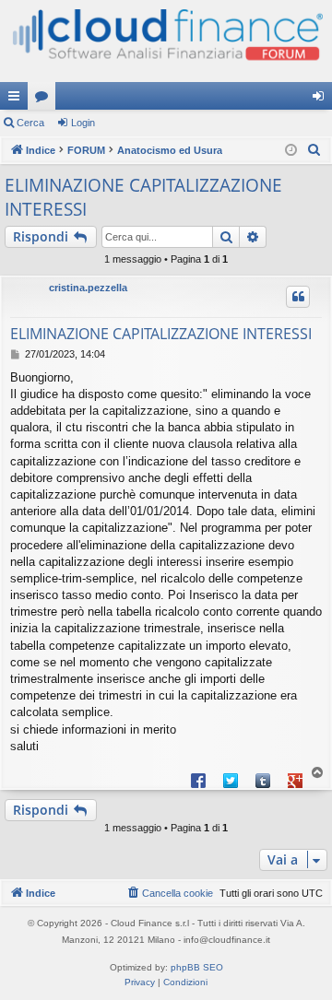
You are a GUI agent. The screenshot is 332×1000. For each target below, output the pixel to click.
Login (83, 122)
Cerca (30, 122)
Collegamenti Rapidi (17, 99)
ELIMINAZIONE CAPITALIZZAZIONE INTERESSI (143, 197)
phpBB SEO (197, 967)
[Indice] (166, 41)
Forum (45, 99)
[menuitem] (314, 150)
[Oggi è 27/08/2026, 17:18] (291, 150)
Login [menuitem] (322, 99)
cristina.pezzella (88, 287)
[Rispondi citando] (298, 297)
